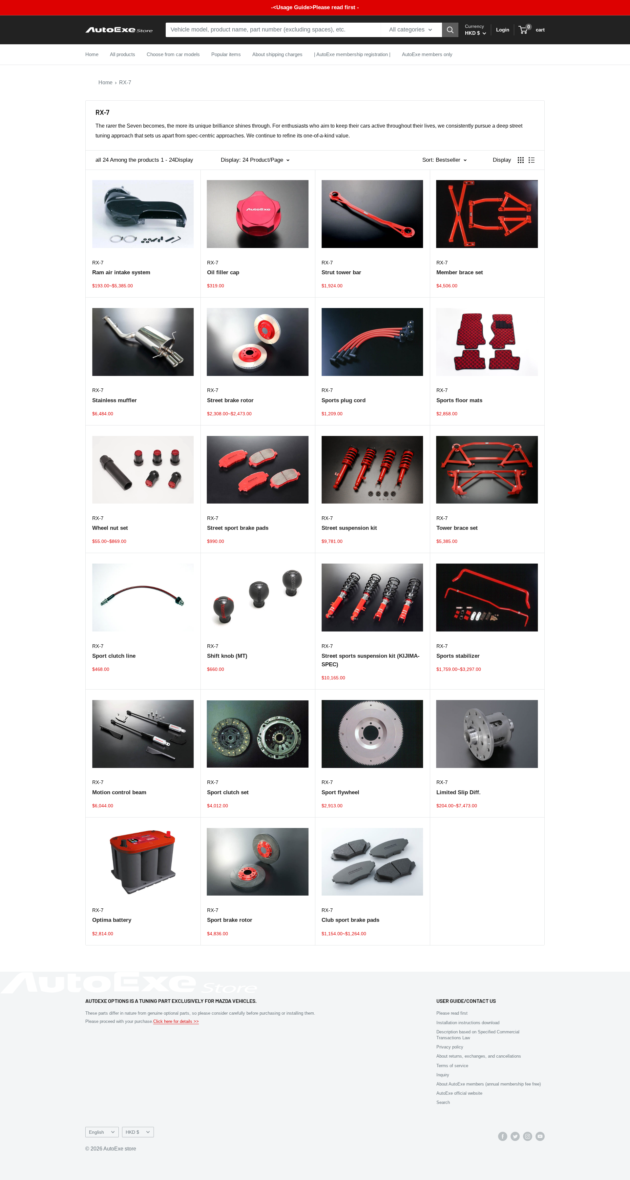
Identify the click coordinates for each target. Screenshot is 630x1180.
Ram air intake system (121, 272)
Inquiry (442, 1074)
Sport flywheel (340, 792)
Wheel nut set (110, 528)
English (96, 1132)
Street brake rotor (230, 400)
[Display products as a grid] (521, 160)
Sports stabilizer (458, 656)
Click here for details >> (176, 1021)
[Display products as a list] (532, 160)
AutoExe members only (427, 54)
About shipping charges (277, 54)
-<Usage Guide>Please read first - (315, 7)
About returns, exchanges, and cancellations (478, 1056)
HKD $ (132, 1132)
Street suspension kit (349, 528)
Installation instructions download (467, 1022)
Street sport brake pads (237, 528)
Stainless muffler (114, 400)
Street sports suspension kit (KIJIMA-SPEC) (371, 660)
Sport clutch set (228, 792)
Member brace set (459, 272)
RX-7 (125, 82)
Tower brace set (457, 528)
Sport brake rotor (229, 920)
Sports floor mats (459, 400)
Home (91, 54)
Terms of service (452, 1065)
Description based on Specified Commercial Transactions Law (477, 1034)
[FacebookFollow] (502, 1136)
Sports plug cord (344, 400)
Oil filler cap (223, 272)
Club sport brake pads (350, 920)
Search (443, 1102)
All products (122, 54)
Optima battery (111, 920)
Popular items (226, 54)
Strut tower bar (341, 272)
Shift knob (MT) (227, 656)
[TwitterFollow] (515, 1136)
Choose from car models (173, 54)
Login (502, 29)
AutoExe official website (459, 1093)
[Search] (450, 30)
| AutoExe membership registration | (352, 54)
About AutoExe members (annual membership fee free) (488, 1084)
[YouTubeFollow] (540, 1136)
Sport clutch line (114, 656)
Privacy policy (449, 1047)
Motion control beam (119, 792)
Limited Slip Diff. (458, 792)
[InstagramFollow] (527, 1136)
